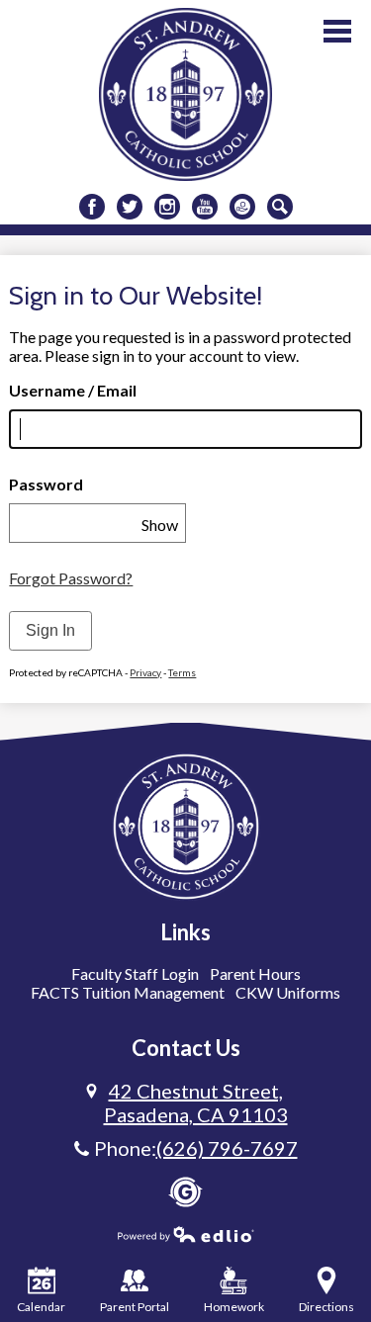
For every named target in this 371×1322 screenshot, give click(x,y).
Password (46, 484)
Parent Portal (134, 1306)
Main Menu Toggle (337, 31)
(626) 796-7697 (227, 1148)
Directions (326, 1306)
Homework (234, 1306)
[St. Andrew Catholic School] (185, 94)
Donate (242, 207)
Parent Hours (255, 973)
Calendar (41, 1306)
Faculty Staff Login (135, 973)
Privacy (145, 672)
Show (159, 524)
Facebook (92, 207)
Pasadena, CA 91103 (196, 1102)
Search (280, 207)
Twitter (129, 207)
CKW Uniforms (287, 992)
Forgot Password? (71, 578)
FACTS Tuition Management (128, 992)
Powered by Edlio (186, 1234)
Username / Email (73, 390)
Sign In (50, 630)
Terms (182, 672)
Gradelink (185, 1192)
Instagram (167, 207)
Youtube (205, 207)
